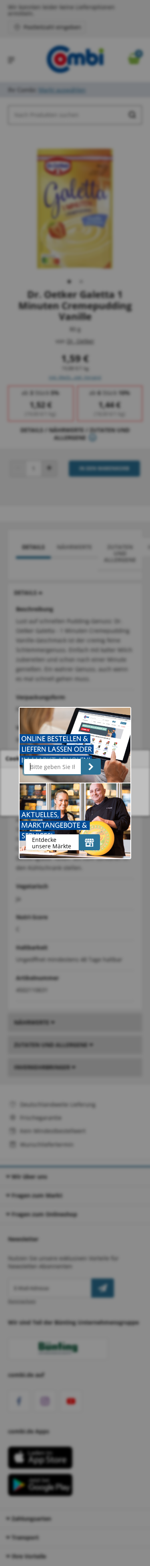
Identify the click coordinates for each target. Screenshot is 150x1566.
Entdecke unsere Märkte (51, 843)
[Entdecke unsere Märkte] (89, 842)
